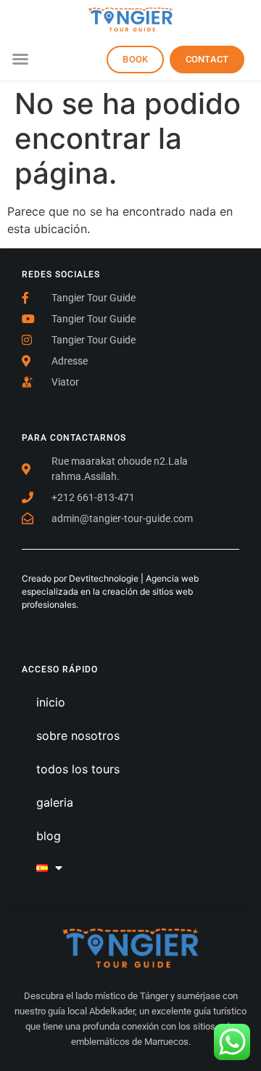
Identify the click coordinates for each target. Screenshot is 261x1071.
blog (48, 835)
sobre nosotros (78, 735)
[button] (20, 59)
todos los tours (78, 769)
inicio (50, 702)
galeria (54, 802)
